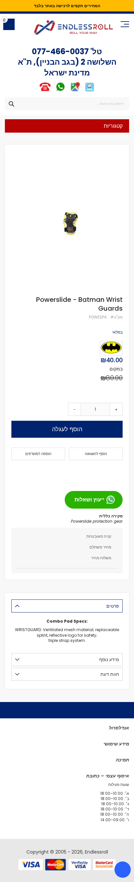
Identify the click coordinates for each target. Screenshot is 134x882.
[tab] (67, 605)
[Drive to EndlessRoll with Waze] (89, 91)
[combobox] (67, 103)
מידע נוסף (109, 659)
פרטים (112, 606)
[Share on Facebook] (115, 473)
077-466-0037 (60, 51)
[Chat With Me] (52, 91)
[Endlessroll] (73, 27)
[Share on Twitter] (105, 473)
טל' (95, 51)
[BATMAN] (111, 348)
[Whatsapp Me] (60, 91)
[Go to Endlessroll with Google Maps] (75, 91)
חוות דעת (109, 674)
